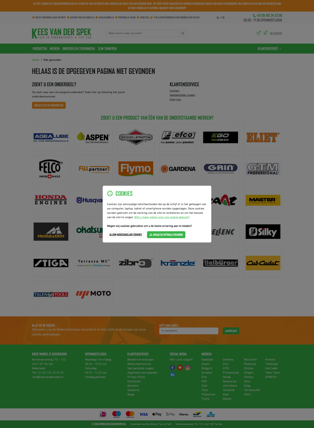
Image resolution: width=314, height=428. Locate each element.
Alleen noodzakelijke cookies (125, 235)
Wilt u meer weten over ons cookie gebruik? (162, 217)
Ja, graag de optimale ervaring (166, 235)
